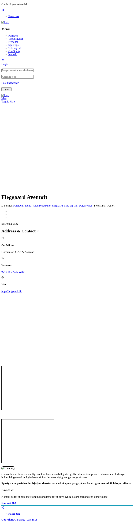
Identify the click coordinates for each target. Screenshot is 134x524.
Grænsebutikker (41, 205)
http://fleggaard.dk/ (11, 291)
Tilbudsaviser (15, 38)
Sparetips (13, 44)
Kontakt (12, 54)
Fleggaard (57, 205)
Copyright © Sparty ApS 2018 (19, 519)
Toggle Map (8, 101)
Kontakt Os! (8, 503)
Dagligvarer (85, 205)
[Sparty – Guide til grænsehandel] (5, 22)
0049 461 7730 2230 (12, 271)
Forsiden (13, 35)
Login (4, 64)
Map (3, 98)
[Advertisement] (28, 388)
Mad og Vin (70, 205)
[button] (3, 60)
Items (28, 205)
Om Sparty (14, 51)
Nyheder (13, 41)
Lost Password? (10, 82)
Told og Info (15, 48)
